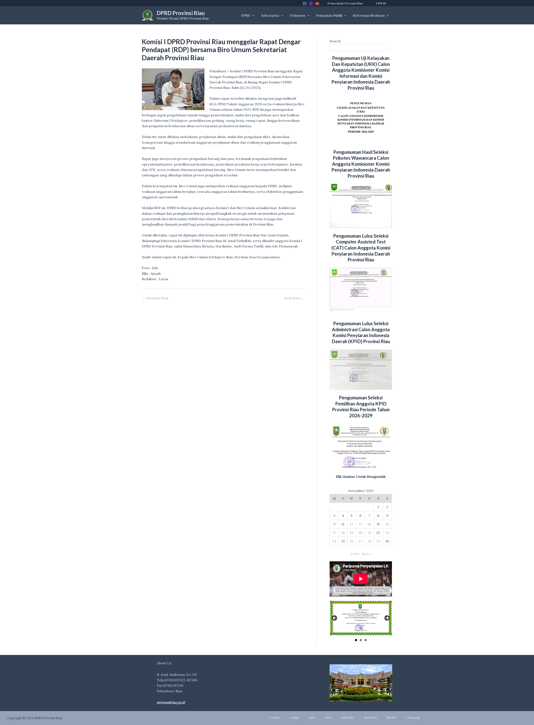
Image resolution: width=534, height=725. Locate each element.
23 (387, 533)
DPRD (245, 15)
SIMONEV (348, 718)
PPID (328, 718)
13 (360, 524)
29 (378, 541)
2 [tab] (361, 640)
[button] (252, 15)
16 (387, 524)
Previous (335, 618)
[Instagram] (311, 3)
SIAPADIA (370, 718)
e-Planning (413, 718)
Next (387, 618)
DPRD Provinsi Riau (181, 13)
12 (351, 524)
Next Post (294, 298)
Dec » (366, 554)
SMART (391, 718)
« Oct (355, 554)
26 (351, 541)
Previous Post (155, 298)
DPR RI (381, 3)
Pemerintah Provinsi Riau (345, 3)
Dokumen (297, 15)
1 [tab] (356, 640)
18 (343, 533)
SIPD (312, 718)
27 (360, 541)
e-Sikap (294, 718)
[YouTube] (317, 3)
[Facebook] (305, 3)
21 (369, 533)
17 (334, 533)
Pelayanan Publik (329, 15)
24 (334, 541)
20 (360, 533)
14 (369, 524)
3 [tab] (365, 640)
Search (335, 41)
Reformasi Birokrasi (369, 15)
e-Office (274, 718)
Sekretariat (270, 15)
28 (369, 541)
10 (334, 524)
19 (351, 533)
